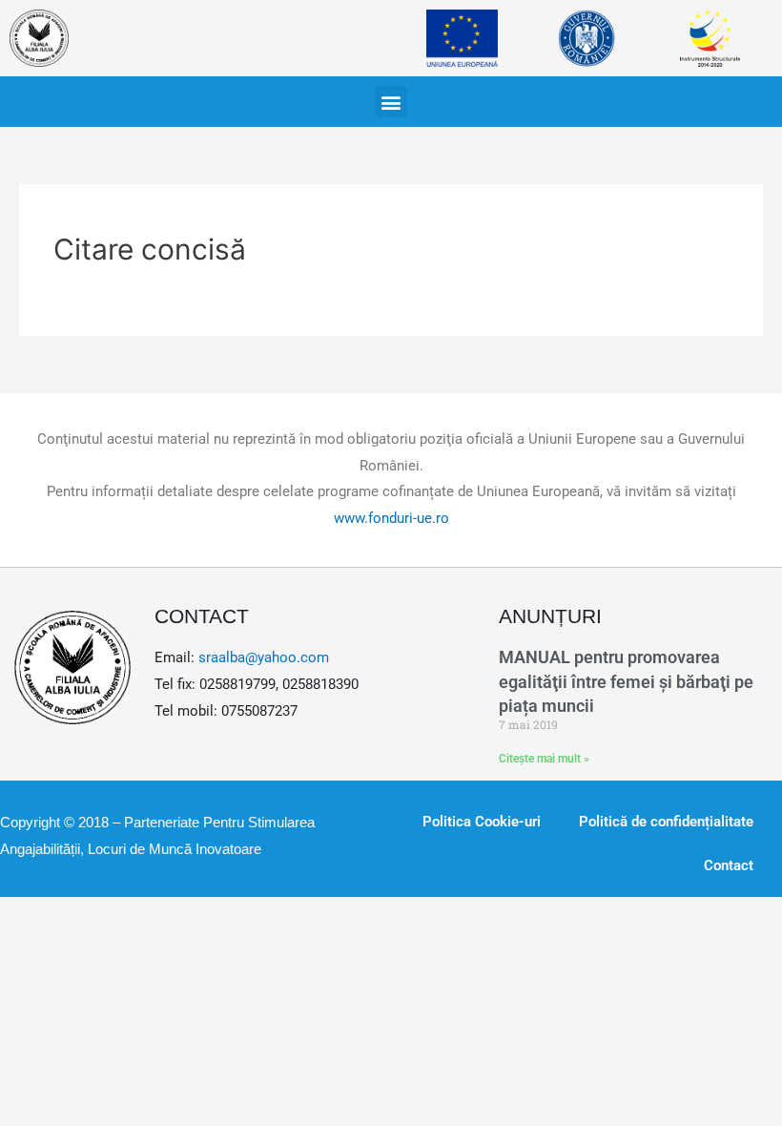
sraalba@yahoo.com (263, 657)
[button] (391, 101)
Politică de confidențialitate (666, 821)
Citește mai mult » (544, 758)
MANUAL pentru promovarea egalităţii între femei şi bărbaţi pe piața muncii (626, 681)
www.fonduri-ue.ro (391, 518)
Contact (728, 865)
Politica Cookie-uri (481, 821)
